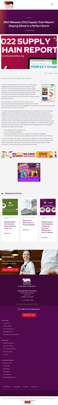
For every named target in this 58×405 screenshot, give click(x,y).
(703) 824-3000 (28, 300)
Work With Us (6, 371)
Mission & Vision (7, 363)
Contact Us (34, 386)
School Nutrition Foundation (11, 334)
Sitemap (25, 386)
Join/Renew (6, 323)
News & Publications (8, 343)
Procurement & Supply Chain (16, 78)
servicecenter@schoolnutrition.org (27, 304)
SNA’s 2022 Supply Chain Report (11, 138)
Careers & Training (8, 346)
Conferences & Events (9, 349)
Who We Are (6, 369)
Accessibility (16, 386)
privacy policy (32, 400)
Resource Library (7, 351)
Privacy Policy (6, 386)
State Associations (8, 329)
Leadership (6, 366)
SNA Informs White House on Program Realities (29, 223)
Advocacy (6, 354)
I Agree (27, 402)
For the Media (7, 374)
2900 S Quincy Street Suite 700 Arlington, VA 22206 (27, 295)
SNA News (28, 78)
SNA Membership (8, 331)
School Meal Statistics (9, 377)
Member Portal (7, 326)
